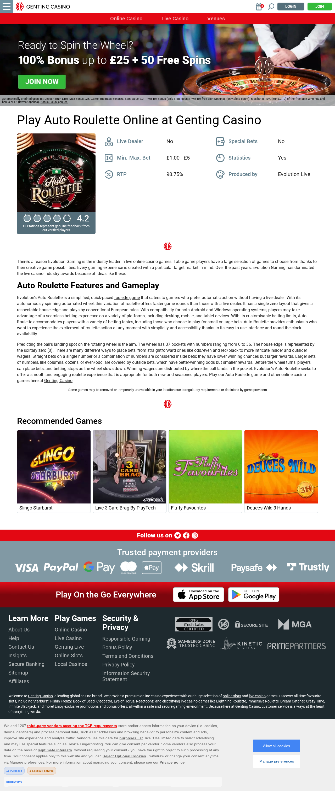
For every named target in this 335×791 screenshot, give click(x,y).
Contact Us (21, 647)
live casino (257, 696)
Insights (17, 655)
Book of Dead (84, 701)
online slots (232, 696)
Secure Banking (26, 664)
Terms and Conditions (127, 656)
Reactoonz (145, 701)
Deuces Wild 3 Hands (269, 508)
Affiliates (18, 681)
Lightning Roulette (231, 701)
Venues (216, 18)
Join (319, 6)
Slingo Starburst (36, 508)
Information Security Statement (126, 676)
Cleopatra (104, 701)
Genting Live (69, 647)
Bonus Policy (117, 647)
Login (291, 6)
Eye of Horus (124, 701)
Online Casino (126, 18)
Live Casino (174, 18)
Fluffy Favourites (188, 508)
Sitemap (18, 673)
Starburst (41, 701)
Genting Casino (58, 380)
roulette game (127, 297)
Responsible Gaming (126, 639)
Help (13, 638)
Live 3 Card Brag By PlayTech (125, 508)
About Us (19, 629)
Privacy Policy (118, 664)
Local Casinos (71, 664)
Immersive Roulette (263, 701)
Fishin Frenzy (60, 701)
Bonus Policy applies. (54, 102)
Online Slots (69, 655)
